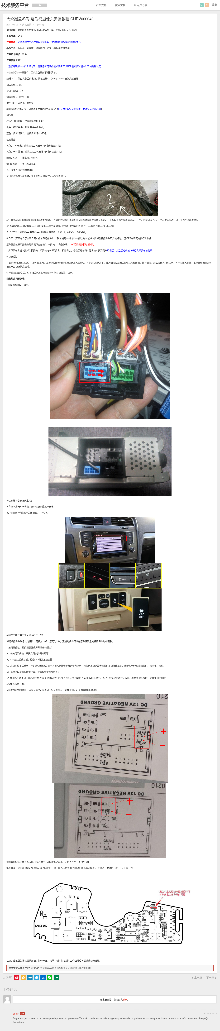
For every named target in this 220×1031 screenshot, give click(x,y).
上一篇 (196, 977)
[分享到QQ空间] (23, 977)
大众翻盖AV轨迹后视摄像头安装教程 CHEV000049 (65, 967)
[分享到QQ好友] (36, 977)
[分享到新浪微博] (16, 977)
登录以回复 (212, 1026)
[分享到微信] (49, 977)
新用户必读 (140, 5)
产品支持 (101, 5)
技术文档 (120, 5)
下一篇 (211, 977)
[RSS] (207, 5)
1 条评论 (39, 24)
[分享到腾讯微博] (30, 977)
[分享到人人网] (43, 977)
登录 (214, 4)
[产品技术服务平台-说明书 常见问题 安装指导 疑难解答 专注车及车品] (23, 5)
